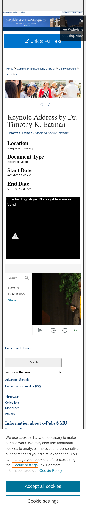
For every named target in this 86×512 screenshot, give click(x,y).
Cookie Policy (50, 471)
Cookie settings (25, 465)
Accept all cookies (43, 486)
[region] (43, 470)
